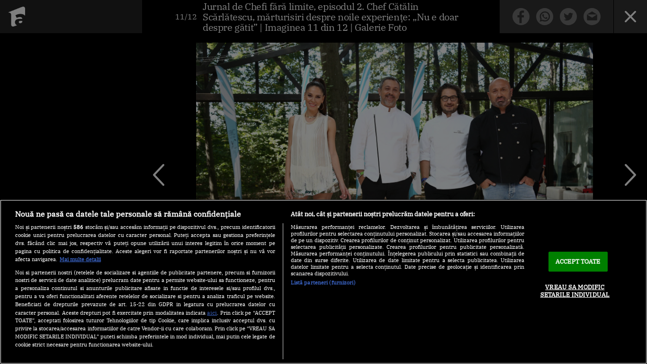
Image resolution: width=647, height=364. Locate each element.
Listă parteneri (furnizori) (323, 282)
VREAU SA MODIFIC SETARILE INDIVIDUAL (575, 291)
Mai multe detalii (80, 259)
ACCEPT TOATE (578, 261)
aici (212, 312)
